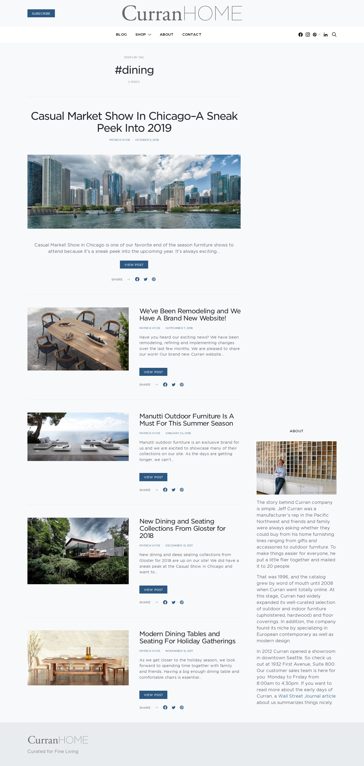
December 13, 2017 (179, 545)
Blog (121, 34)
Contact (191, 34)
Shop (140, 34)
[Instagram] (308, 34)
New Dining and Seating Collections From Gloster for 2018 (182, 528)
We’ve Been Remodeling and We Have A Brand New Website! (189, 314)
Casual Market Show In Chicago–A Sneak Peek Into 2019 (134, 121)
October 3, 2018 (147, 140)
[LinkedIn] (325, 34)
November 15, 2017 (179, 651)
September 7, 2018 (179, 328)
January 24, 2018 (178, 433)
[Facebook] (300, 34)
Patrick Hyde (119, 140)
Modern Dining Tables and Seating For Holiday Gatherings (187, 637)
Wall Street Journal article (307, 695)
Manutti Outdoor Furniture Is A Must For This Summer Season (186, 419)
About (167, 34)
